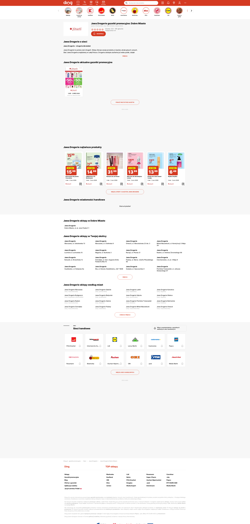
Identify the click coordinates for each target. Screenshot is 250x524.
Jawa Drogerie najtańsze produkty (82, 147)
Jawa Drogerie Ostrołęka (73, 307)
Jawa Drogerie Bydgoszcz (73, 295)
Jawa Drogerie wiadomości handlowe (84, 199)
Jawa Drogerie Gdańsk (103, 290)
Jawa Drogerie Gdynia (134, 295)
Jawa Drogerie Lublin (133, 290)
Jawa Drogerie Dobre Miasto (108, 461)
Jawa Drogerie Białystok (103, 295)
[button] (162, 3)
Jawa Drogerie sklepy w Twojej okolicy (85, 236)
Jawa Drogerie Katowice (165, 290)
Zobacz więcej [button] (125, 315)
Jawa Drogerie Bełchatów (166, 301)
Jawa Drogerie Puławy (103, 307)
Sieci (74, 325)
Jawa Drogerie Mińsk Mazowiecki (137, 307)
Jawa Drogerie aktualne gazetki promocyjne (87, 62)
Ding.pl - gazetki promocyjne (72, 461)
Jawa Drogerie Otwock (165, 307)
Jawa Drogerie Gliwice (165, 295)
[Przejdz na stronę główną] (67, 3)
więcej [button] (125, 277)
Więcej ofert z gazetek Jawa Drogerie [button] (125, 192)
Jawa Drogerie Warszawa (73, 290)
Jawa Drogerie (93, 461)
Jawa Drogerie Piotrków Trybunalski (138, 301)
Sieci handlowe (81, 328)
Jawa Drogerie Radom (72, 301)
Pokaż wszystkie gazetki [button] (125, 102)
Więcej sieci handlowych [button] (125, 372)
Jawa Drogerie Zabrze (103, 301)
